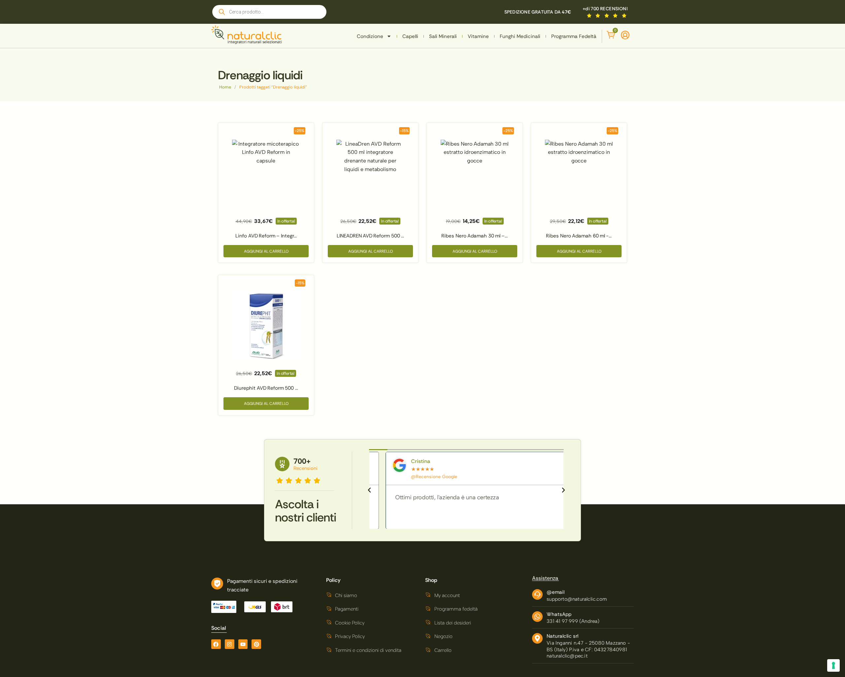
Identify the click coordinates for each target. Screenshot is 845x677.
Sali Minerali (443, 36)
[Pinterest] (256, 644)
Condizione (370, 36)
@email (555, 592)
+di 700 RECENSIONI (605, 9)
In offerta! (286, 221)
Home (225, 87)
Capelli (410, 36)
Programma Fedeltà (573, 36)
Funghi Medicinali (520, 36)
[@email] (537, 594)
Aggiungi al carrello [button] (266, 251)
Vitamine (478, 36)
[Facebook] (216, 644)
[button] (369, 490)
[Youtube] (243, 644)
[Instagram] (229, 644)
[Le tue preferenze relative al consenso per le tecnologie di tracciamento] (833, 665)
